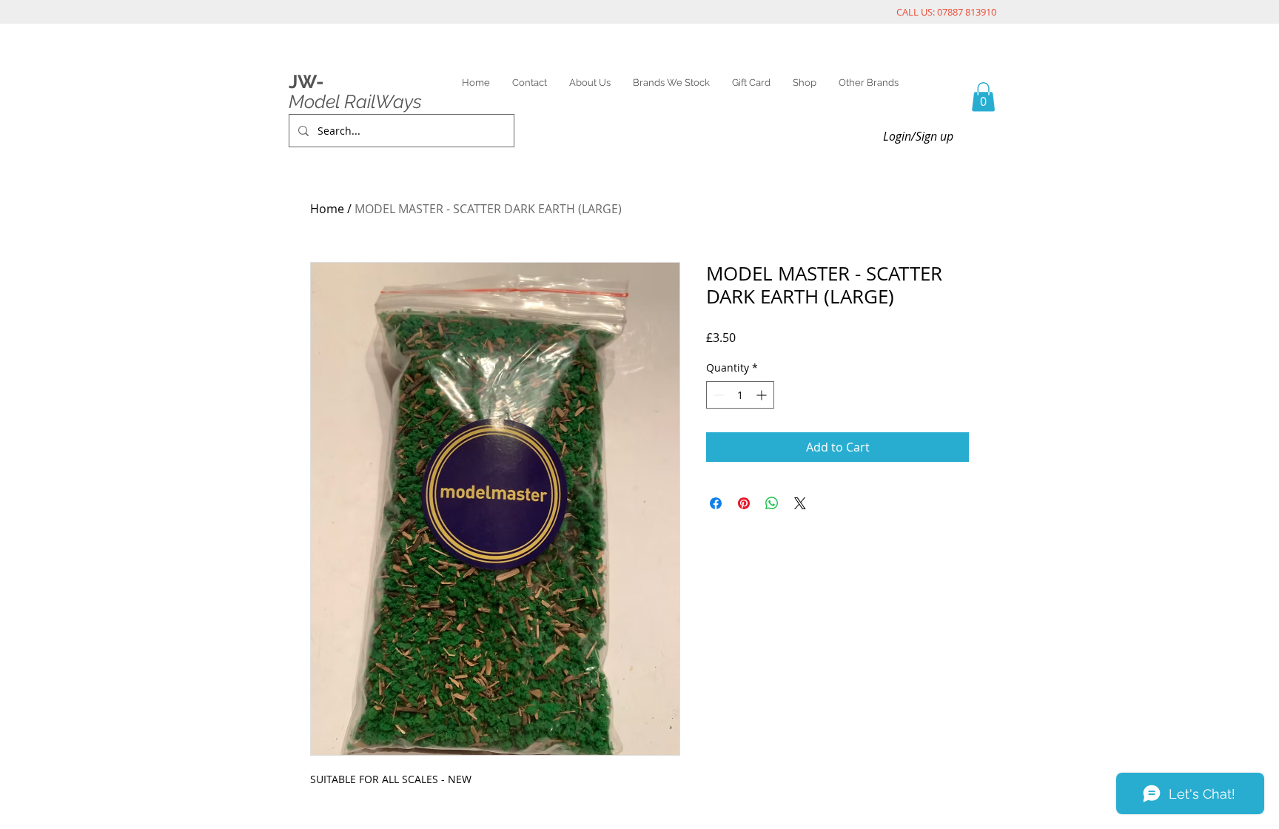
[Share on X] (800, 503)
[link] (983, 96)
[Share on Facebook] (716, 503)
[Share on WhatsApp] (772, 503)
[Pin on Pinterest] (744, 503)
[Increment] (762, 395)
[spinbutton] (740, 395)
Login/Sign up (918, 136)
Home (327, 209)
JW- (306, 81)
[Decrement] (717, 395)
